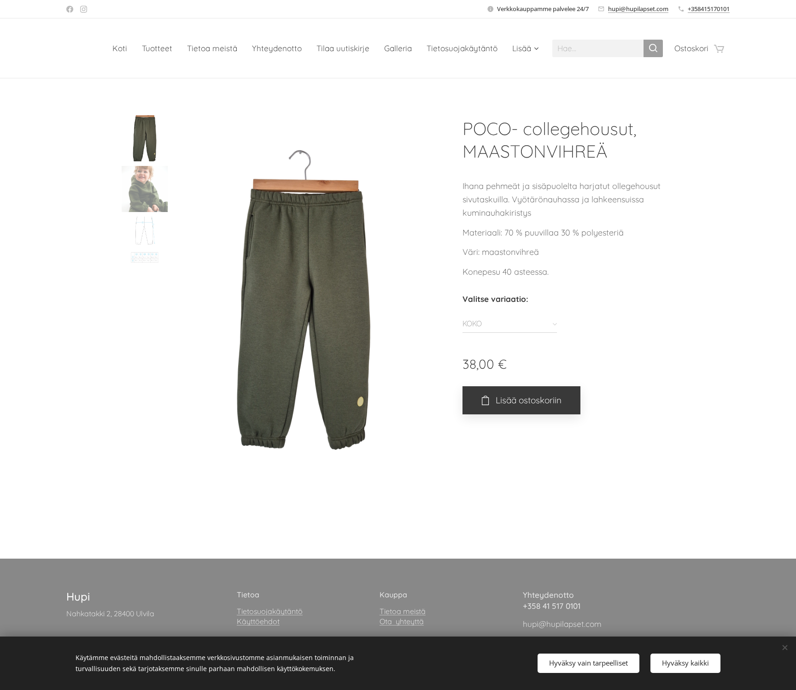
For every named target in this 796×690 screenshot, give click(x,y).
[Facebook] (70, 9)
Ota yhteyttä (402, 621)
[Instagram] (83, 9)
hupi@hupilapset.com (638, 9)
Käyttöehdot (258, 621)
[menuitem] (122, 48)
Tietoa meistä (403, 611)
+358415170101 (709, 9)
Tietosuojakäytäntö (270, 611)
